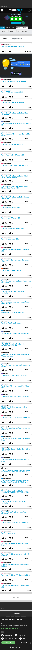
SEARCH (24, 27)
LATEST (13, 27)
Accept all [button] (8, 642)
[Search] (29, 10)
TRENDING (3, 27)
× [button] (30, 618)
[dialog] (16, 633)
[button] (16, 628)
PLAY (15, 23)
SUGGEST (18, 27)
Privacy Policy (23, 625)
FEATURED (8, 27)
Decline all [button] (23, 642)
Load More (16, 597)
